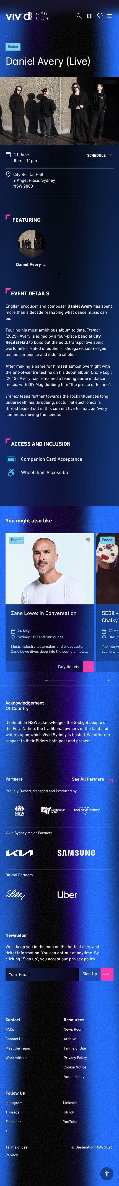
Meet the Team (18, 1049)
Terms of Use (75, 1049)
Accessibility (74, 1077)
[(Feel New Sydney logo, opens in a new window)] (87, 810)
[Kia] (29, 852)
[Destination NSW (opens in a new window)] (53, 810)
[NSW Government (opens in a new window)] (20, 810)
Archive (70, 1039)
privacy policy (82, 959)
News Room (74, 1030)
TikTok (68, 1113)
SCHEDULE (96, 155)
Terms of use (16, 1148)
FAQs (10, 1030)
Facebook (13, 1122)
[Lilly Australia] (29, 894)
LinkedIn (70, 1103)
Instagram (14, 1103)
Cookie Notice (75, 1068)
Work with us (16, 1058)
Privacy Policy (75, 1058)
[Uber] (81, 894)
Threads (12, 1113)
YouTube (70, 1122)
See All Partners (88, 779)
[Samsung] (81, 852)
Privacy (12, 1155)
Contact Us (15, 1039)
